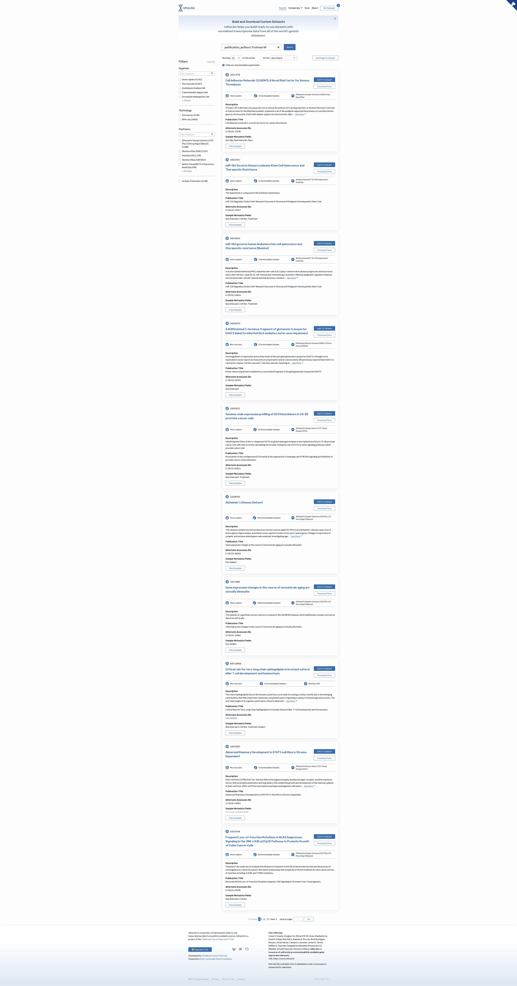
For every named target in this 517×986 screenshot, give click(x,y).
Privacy (215, 979)
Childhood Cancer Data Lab (214, 955)
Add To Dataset (324, 79)
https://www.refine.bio (283, 958)
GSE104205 (231, 718)
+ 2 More (186, 100)
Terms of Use (228, 979)
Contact (241, 979)
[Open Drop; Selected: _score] (283, 58)
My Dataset (329, 8)
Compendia (294, 8)
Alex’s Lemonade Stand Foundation (216, 958)
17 (268, 919)
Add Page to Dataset (325, 58)
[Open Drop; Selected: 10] (236, 58)
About (315, 8)
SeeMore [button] (299, 114)
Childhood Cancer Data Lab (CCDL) (217, 939)
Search (282, 8)
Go (308, 919)
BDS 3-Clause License (198, 979)
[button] (278, 47)
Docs (307, 8)
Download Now (324, 86)
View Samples (235, 146)
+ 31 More (187, 171)
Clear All (211, 61)
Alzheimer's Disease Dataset (244, 502)
